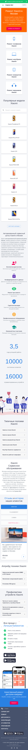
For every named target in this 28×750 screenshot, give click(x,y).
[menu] (3, 5)
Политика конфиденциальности (14, 745)
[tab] (14, 507)
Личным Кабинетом (14, 625)
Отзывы (8, 498)
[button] (24, 5)
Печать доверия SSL (14, 744)
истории (19, 498)
